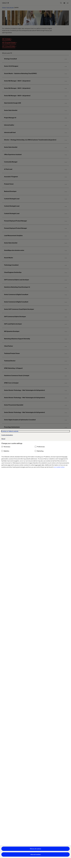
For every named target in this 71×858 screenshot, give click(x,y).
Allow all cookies (35, 854)
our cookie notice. (59, 467)
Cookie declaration (7, 435)
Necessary (7, 447)
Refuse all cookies (35, 849)
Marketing (40, 451)
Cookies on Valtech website (9, 431)
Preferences (41, 447)
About (3, 438)
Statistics (6, 451)
